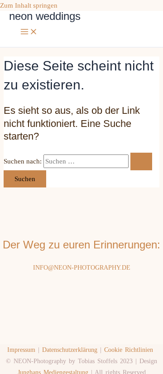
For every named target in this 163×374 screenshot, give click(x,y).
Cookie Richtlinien (128, 349)
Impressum (21, 349)
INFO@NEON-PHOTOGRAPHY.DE (81, 267)
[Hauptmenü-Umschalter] (29, 32)
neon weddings (45, 16)
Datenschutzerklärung (69, 349)
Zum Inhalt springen (29, 5)
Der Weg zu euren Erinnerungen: (81, 244)
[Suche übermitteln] (141, 161)
